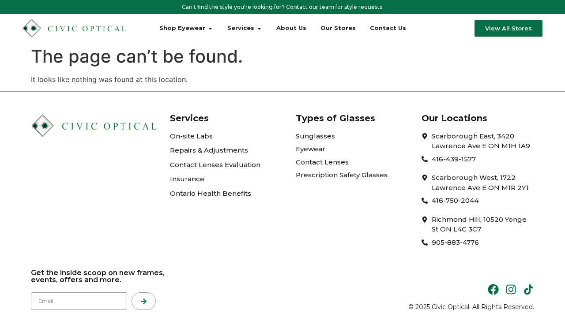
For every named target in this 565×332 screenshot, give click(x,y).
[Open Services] (259, 28)
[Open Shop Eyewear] (210, 28)
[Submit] (144, 301)
